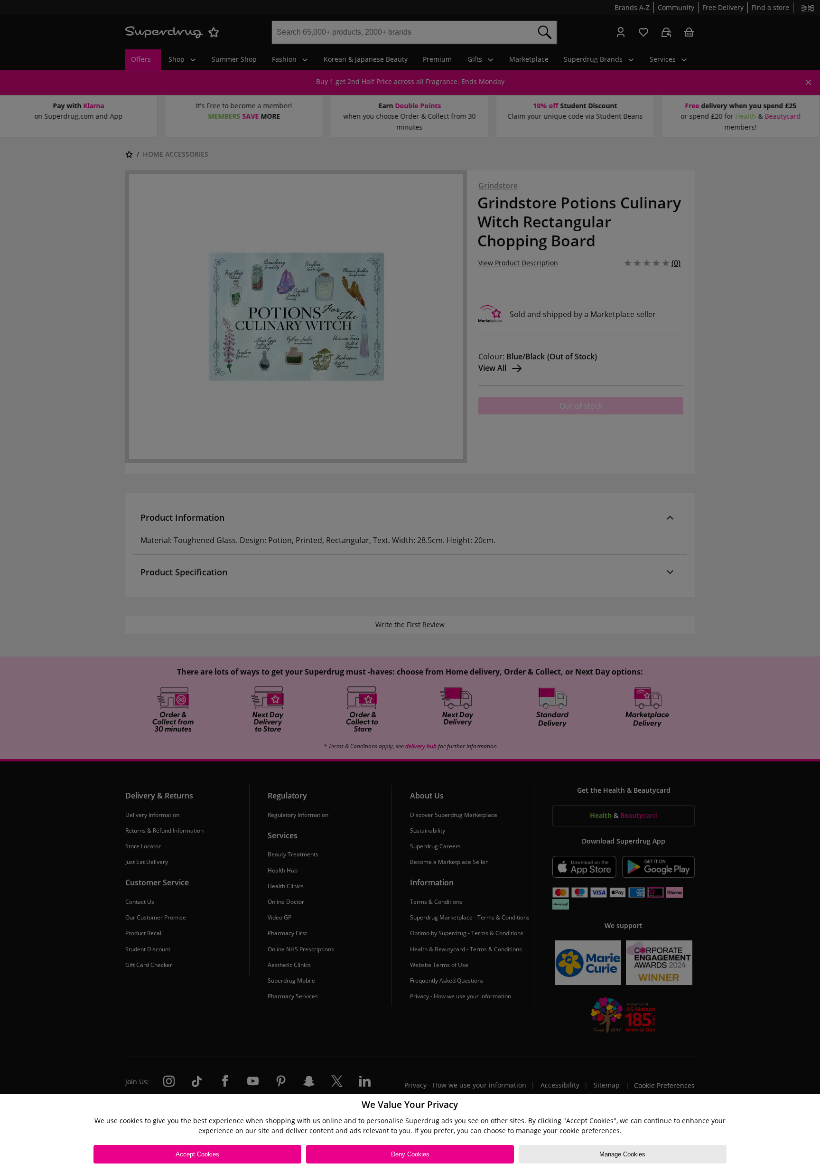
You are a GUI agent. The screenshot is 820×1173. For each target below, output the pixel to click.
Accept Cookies (197, 1154)
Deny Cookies (410, 1154)
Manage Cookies (622, 1154)
